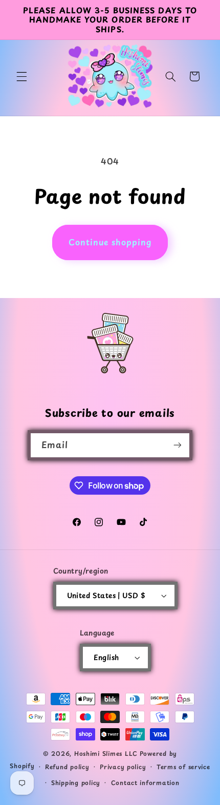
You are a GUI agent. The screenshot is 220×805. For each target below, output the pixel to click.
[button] (21, 76)
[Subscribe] (177, 445)
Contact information (145, 782)
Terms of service (183, 766)
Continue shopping (110, 242)
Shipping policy (75, 782)
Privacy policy (123, 766)
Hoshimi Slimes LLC (106, 753)
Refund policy (67, 766)
